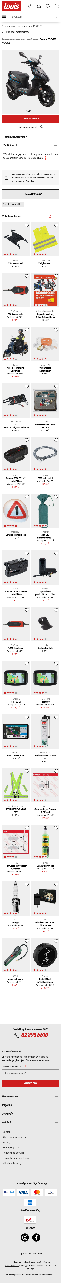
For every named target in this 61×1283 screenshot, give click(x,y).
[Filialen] (29, 6)
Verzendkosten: (12, 1265)
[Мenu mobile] (4, 16)
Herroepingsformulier (13, 1153)
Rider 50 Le (16, 702)
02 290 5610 (34, 1035)
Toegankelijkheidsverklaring (16, 1158)
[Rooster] (50, 216)
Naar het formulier (26, 181)
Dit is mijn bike (31, 118)
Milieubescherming (12, 1163)
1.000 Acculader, (15, 648)
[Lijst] (56, 216)
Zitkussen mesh (15, 263)
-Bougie (15, 922)
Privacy (6, 1142)
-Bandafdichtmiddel (45, 866)
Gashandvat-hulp (45, 648)
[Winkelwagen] (56, 6)
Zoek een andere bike (28, 127)
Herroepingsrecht (11, 1147)
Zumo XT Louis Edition (15, 755)
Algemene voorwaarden (15, 1137)
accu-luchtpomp (15, 979)
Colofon (7, 1132)
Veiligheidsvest (45, 263)
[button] (55, 16)
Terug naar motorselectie (16, 32)
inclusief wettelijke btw (32, 1262)
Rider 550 (45, 702)
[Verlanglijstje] (47, 6)
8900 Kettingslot (45, 478)
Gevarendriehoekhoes (16, 535)
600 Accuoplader (15, 314)
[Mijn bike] (38, 6)
